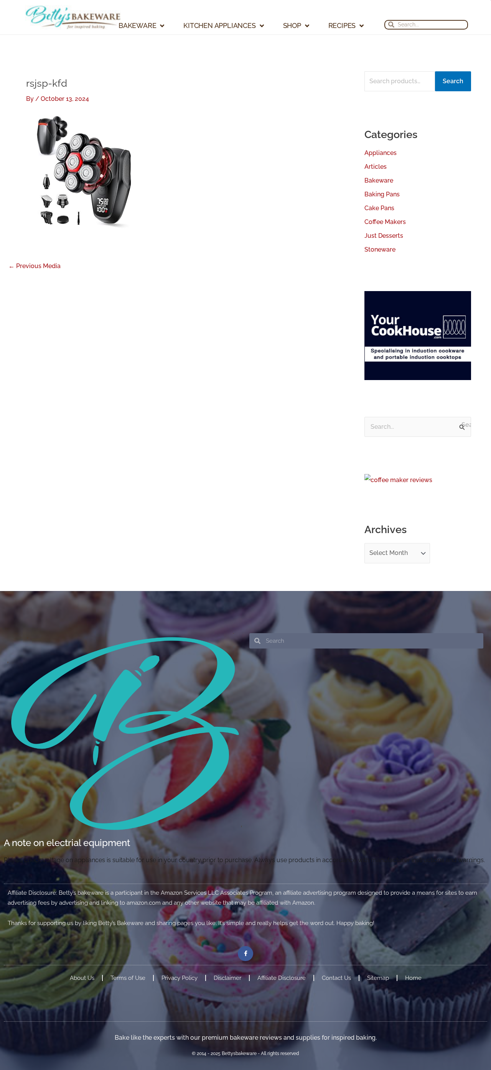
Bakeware (137, 26)
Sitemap (378, 978)
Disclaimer (227, 978)
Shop (292, 26)
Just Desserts (383, 235)
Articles (375, 166)
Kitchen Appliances (219, 26)
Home (413, 978)
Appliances (380, 152)
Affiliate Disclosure (281, 978)
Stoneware (379, 249)
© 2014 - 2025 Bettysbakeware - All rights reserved (245, 1053)
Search (453, 81)
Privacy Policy (179, 978)
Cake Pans (379, 208)
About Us (82, 978)
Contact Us (336, 978)
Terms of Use (127, 978)
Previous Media (34, 266)
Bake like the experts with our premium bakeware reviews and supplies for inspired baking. (246, 1037)
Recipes (342, 26)
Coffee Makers (385, 222)
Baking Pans (382, 194)
